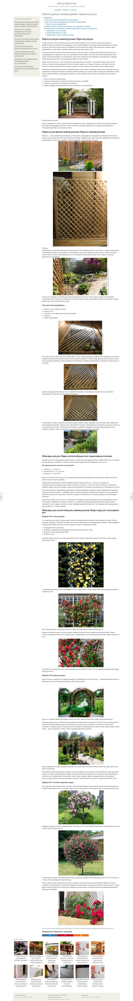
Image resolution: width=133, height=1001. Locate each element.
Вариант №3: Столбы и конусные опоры (60, 35)
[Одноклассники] (81, 935)
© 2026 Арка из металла (20, 995)
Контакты (50, 995)
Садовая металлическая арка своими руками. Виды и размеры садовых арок (25, 54)
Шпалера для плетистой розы (98, 928)
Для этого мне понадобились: (57, 24)
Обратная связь (84, 995)
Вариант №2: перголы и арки (56, 33)
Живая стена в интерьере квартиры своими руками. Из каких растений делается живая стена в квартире (26, 24)
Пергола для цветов (59, 928)
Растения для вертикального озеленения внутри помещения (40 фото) (26, 68)
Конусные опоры (110, 928)
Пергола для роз (51, 928)
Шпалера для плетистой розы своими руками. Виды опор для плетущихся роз (71, 28)
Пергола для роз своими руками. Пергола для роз (62, 20)
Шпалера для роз (69, 928)
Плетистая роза (77, 928)
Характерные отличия (86, 928)
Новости (66, 9)
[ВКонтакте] (50, 935)
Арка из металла (66, 3)
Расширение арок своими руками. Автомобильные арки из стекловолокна (25, 61)
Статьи (73, 9)
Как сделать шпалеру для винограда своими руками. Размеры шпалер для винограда (26, 41)
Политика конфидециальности (54, 997)
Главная (57, 9)
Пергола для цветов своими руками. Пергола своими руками (65, 22)
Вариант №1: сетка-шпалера (56, 31)
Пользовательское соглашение (60, 995)
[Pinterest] (65, 935)
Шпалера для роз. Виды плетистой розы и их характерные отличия (67, 26)
